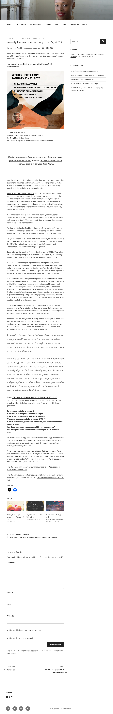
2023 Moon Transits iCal (17, 470)
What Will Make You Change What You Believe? (87, 75)
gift (51, 268)
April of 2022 (47, 252)
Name (10, 593)
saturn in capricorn (48, 537)
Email (10, 604)
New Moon (14, 537)
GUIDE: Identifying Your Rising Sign (83, 79)
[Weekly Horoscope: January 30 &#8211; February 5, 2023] (15, 506)
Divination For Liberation (26, 228)
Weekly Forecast (23, 534)
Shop (64, 24)
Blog (56, 24)
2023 (12, 534)
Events (48, 24)
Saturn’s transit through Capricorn (20, 193)
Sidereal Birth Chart (77, 24)
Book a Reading (35, 24)
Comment (11, 562)
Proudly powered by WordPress (59, 709)
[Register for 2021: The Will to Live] (35, 506)
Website (10, 616)
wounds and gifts (45, 164)
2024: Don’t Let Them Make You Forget (84, 84)
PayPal (73, 57)
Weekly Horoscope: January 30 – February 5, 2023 (15, 517)
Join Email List (20, 24)
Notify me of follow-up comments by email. (24, 630)
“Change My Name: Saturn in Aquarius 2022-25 (34, 397)
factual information (56, 281)
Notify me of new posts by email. (20, 638)
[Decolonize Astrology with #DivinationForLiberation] (55, 506)
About (9, 24)
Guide (29, 440)
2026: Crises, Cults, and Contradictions (84, 71)
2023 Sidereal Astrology (17, 440)
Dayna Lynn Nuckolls (34, 39)
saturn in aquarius (29, 537)
